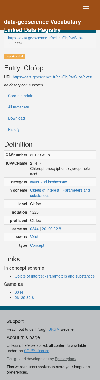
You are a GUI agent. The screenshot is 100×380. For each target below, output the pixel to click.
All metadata (18, 106)
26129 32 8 (51, 228)
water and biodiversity (48, 181)
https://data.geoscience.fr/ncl (32, 37)
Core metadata (20, 95)
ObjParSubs (72, 37)
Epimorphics (65, 358)
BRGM (54, 329)
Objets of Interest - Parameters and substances (60, 192)
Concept (37, 245)
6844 (34, 228)
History (14, 129)
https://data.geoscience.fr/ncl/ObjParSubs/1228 (52, 76)
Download (16, 118)
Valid (34, 237)
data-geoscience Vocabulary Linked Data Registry (42, 22)
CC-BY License (36, 350)
